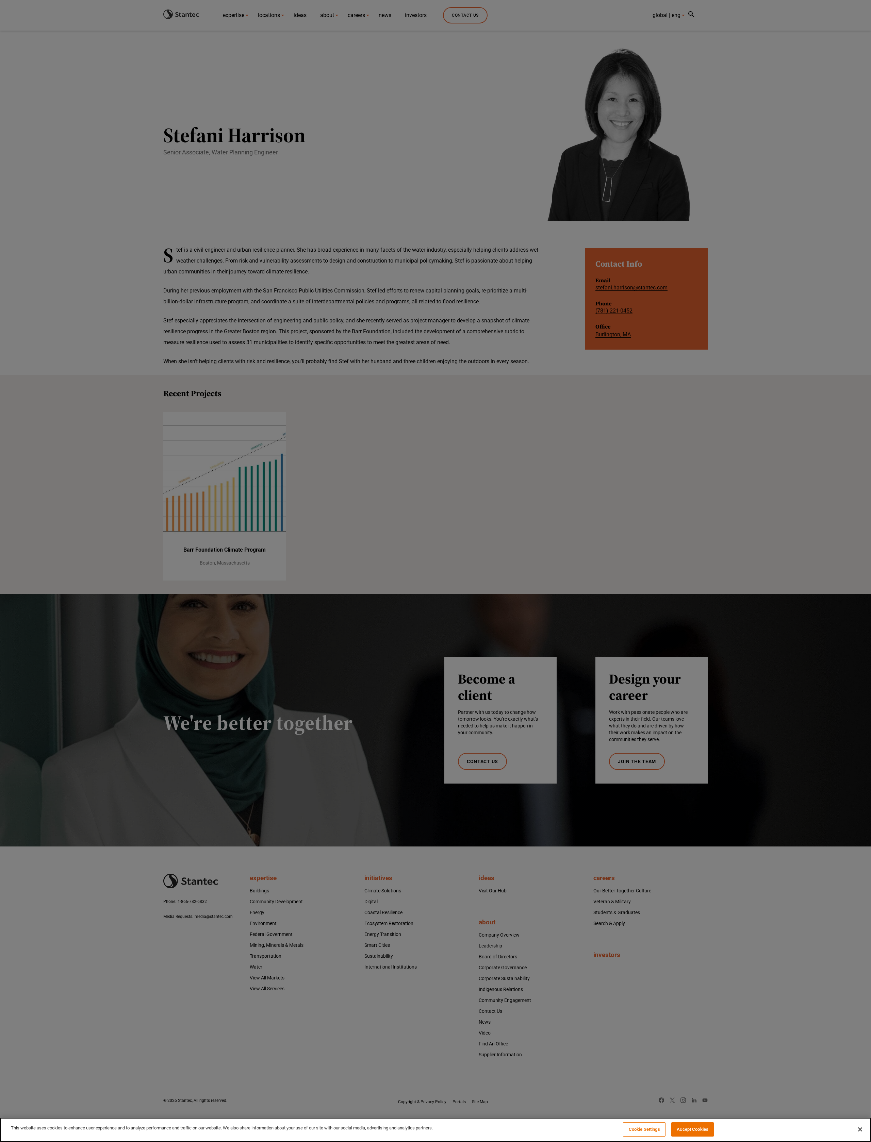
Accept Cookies (692, 1129)
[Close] (860, 1129)
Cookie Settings (644, 1129)
